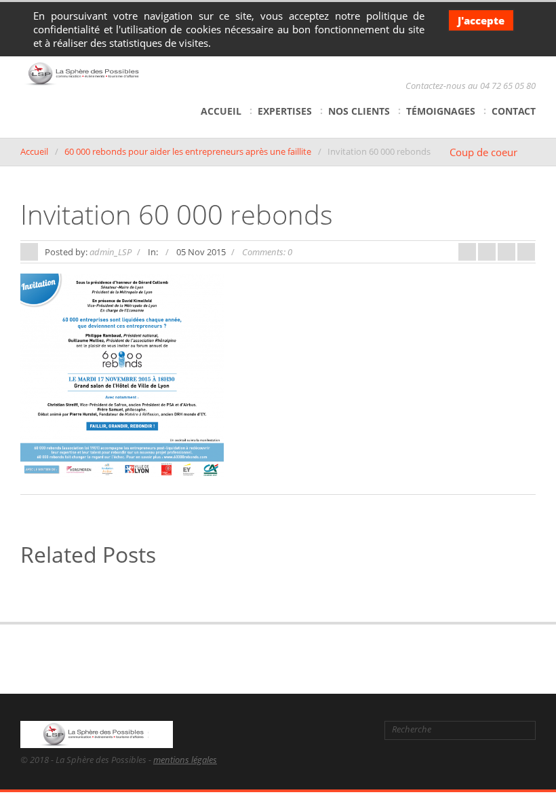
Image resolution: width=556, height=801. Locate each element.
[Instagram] (360, 729)
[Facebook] (274, 729)
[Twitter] (296, 729)
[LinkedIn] (318, 729)
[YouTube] (339, 729)
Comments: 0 (267, 252)
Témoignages (440, 111)
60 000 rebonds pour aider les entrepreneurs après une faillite (187, 151)
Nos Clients (359, 111)
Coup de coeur (483, 152)
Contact (514, 111)
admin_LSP (111, 252)
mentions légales (185, 759)
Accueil (221, 111)
